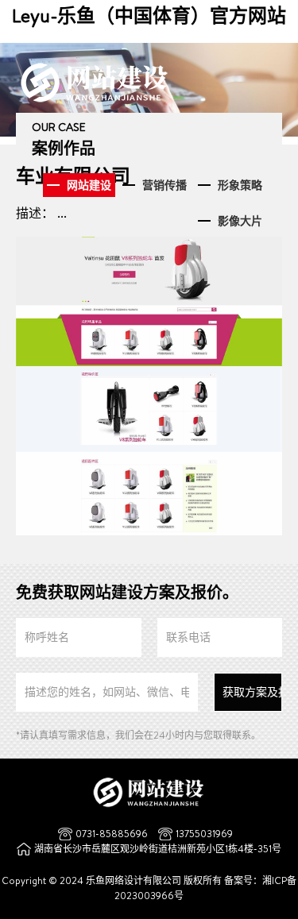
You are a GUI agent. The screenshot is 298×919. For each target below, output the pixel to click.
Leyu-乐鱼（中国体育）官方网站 (149, 15)
